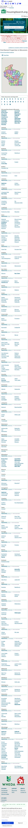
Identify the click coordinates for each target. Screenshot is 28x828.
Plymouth (3, 614)
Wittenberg (17, 604)
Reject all (20, 822)
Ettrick (3, 646)
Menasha (17, 184)
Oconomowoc (18, 700)
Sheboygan (18, 118)
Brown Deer (4, 112)
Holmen (3, 398)
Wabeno (17, 290)
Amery (3, 525)
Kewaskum (17, 689)
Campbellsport (5, 281)
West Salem (17, 399)
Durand (3, 509)
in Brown (6, 159)
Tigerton (3, 605)
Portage (3, 204)
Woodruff (17, 483)
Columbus (4, 201)
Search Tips (6, 29)
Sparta (3, 471)
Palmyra (17, 353)
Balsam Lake (4, 527)
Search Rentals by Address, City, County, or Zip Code (13, 24)
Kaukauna (17, 492)
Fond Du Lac (4, 117)
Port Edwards (18, 766)
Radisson (17, 594)
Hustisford (4, 239)
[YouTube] (20, 3)
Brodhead (3, 309)
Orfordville (17, 570)
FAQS (13, 792)
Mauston (3, 371)
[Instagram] (8, 3)
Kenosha (3, 124)
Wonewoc (17, 369)
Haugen (17, 141)
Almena (3, 141)
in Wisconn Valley (7, 739)
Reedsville (17, 428)
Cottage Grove (5, 221)
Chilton (16, 183)
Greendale (4, 466)
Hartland (3, 701)
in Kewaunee (6, 386)
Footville (3, 572)
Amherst (3, 536)
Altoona (3, 273)
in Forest (6, 287)
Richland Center (5, 561)
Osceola (17, 527)
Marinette (3, 446)
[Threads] (10, 3)
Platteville (17, 302)
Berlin (2, 318)
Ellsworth (3, 516)
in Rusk (5, 576)
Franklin (3, 463)
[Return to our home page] (14, 12)
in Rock (5, 566)
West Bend (17, 691)
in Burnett (6, 172)
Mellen (16, 133)
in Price (5, 542)
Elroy (2, 366)
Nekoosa (3, 767)
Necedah (17, 365)
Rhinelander (4, 484)
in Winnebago (7, 728)
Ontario (16, 653)
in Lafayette (6, 404)
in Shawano (6, 600)
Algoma (3, 389)
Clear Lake (17, 525)
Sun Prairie (17, 224)
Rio (15, 201)
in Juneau (6, 362)
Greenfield (4, 121)
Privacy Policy (5, 819)
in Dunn (6, 263)
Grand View (4, 153)
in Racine (6, 551)
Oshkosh (17, 115)
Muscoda (17, 300)
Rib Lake (17, 632)
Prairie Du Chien (5, 212)
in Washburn (6, 679)
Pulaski (16, 162)
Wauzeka (17, 212)
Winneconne (18, 733)
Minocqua (3, 483)
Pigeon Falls (18, 644)
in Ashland (6, 129)
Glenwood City (5, 625)
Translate (11, 7)
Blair (2, 643)
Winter (16, 596)
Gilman (3, 632)
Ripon (16, 281)
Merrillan (17, 344)
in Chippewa (6, 189)
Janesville (4, 123)
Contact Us (23, 792)
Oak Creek (17, 462)
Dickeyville (4, 302)
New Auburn (18, 192)
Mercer (16, 335)
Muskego (3, 706)
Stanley (16, 193)
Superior (17, 258)
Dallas (2, 145)
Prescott (3, 518)
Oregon (16, 221)
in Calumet (6, 180)
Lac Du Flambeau (5, 665)
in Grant (6, 294)
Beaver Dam (4, 236)
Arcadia (3, 641)
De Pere (3, 162)
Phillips (3, 546)
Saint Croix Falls (19, 528)
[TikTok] (18, 3)
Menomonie (18, 266)
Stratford (17, 440)
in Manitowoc (7, 425)
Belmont (3, 407)
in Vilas (5, 661)
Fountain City (4, 168)
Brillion (3, 184)
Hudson (17, 621)
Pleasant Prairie (5, 381)
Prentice (17, 545)
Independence (18, 643)
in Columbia (6, 198)
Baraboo (3, 587)
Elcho (2, 416)
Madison (17, 112)
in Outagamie (7, 489)
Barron (3, 142)
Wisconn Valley (5, 794)
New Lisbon (18, 366)
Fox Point (3, 118)
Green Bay (4, 120)
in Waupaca (6, 710)
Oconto (3, 475)
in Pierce (6, 513)
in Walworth (6, 670)
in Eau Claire (6, 270)
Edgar (2, 439)
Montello (3, 451)
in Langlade (6, 411)
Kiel (2, 430)
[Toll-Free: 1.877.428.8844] (2, 3)
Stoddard (17, 655)
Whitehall (17, 646)
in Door (5, 246)
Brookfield (4, 698)
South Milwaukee (19, 463)
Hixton (3, 345)
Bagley (3, 297)
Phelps (16, 665)
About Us (23, 790)
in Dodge (6, 233)
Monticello (17, 311)
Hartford (3, 691)
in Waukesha (6, 695)
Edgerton (3, 570)
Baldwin (3, 621)
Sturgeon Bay (18, 249)
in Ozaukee (6, 499)
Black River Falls (5, 344)
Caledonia (3, 555)
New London (18, 713)
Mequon (3, 504)
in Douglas (6, 254)
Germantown (4, 689)
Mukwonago (4, 704)
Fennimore (17, 297)
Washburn (17, 153)
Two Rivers (17, 430)
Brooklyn (3, 311)
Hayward (3, 596)
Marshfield (4, 440)
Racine (16, 117)
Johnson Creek (5, 356)
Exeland (3, 594)
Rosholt (16, 536)
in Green (6, 306)
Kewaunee (17, 389)
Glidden (16, 132)
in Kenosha (6, 375)
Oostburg (3, 612)
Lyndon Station (5, 369)
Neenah (3, 734)
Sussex (16, 703)
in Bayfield (6, 150)
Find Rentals (4, 790)
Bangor (3, 396)
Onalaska (17, 398)
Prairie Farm (18, 142)
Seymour (17, 495)
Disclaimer (4, 800)
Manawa (3, 716)
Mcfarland (4, 225)
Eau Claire (4, 114)
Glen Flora (4, 579)
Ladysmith (17, 579)
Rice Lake (17, 144)
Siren (16, 175)
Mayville (17, 236)
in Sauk (5, 584)
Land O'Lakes (18, 664)
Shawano (3, 604)
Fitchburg (4, 115)
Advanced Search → (20, 29)
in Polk (5, 522)
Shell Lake (17, 682)
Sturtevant (17, 554)
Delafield (3, 700)
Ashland (3, 132)
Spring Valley (18, 518)
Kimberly (17, 493)
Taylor (16, 345)
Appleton (3, 111)
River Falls (17, 516)
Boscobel (3, 300)
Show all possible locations (7, 52)
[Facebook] (6, 3)
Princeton (17, 318)
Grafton (3, 502)
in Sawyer (6, 591)
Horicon (3, 237)
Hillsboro (3, 656)
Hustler (3, 368)
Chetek (3, 144)
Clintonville (4, 713)
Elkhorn (3, 674)
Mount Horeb (18, 219)
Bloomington (4, 299)
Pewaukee (17, 701)
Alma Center (4, 342)
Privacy (3, 802)
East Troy (3, 673)
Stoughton (17, 222)
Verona (16, 225)
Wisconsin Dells (18, 202)
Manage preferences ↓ (7, 825)
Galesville (17, 641)
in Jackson (6, 339)
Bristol (3, 378)
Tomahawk (4, 421)
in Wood (6, 763)
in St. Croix (6, 618)
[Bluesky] (13, 3)
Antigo (3, 414)
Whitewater (17, 357)
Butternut (3, 133)
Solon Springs (18, 257)
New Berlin (17, 698)
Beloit (2, 569)
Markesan (4, 320)
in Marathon (6, 436)
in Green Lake (7, 315)
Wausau (17, 442)
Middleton (4, 227)
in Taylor (6, 629)
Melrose (17, 342)
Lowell (3, 242)
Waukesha (17, 120)
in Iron (5, 332)
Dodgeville (17, 327)
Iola (2, 715)
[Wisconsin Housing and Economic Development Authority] (8, 785)
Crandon (3, 290)
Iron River (3, 154)
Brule (2, 257)
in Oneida (6, 480)
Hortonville (4, 495)
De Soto (3, 655)
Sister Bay (3, 249)
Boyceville (3, 266)
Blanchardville (18, 407)
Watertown (17, 240)
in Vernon (6, 650)
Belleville (3, 219)
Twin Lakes (17, 380)
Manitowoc (4, 431)
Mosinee (3, 442)
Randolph (17, 237)
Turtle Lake (17, 145)
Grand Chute (4, 493)
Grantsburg (4, 175)
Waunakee (17, 227)
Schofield (17, 439)
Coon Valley (4, 653)
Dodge (3, 644)
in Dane (5, 216)
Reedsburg (17, 587)
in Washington (7, 686)
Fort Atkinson (4, 353)
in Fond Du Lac (7, 278)
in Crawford (6, 208)
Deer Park (4, 623)
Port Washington (19, 502)
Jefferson (3, 354)
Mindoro (17, 396)
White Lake (17, 414)
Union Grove (18, 555)
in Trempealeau (7, 638)
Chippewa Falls (5, 192)
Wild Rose (17, 724)
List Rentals (4, 792)
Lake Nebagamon (5, 258)
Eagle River (4, 664)
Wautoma (3, 724)
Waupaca (17, 715)
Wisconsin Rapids (19, 767)
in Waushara (6, 721)
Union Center (18, 368)
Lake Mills (3, 357)
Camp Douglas (5, 365)
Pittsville (3, 769)
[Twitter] (15, 3)
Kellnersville (4, 428)
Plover (3, 537)
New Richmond (18, 623)
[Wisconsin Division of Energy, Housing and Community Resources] (20, 785)
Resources (14, 790)
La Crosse (17, 111)
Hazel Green (18, 299)
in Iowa (5, 324)
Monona (3, 228)
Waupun (17, 242)
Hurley (3, 335)
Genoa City (17, 673)
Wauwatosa (18, 121)
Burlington (4, 554)
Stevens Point (18, 537)
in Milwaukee (7, 455)
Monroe (17, 309)
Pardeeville (4, 202)
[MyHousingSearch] (6, 1)
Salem (16, 378)
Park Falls (3, 545)
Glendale (3, 465)
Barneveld (4, 327)
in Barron (6, 138)
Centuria (3, 528)
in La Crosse (6, 393)
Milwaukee (18, 114)
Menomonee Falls (5, 703)
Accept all (7, 822)
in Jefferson (6, 350)
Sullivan (16, 354)
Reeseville (17, 239)
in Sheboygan (7, 609)
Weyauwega (18, 716)
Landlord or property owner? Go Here (18, 47)
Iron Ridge (4, 240)
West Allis (17, 123)
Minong (3, 682)
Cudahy (3, 460)
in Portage (6, 533)
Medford (3, 634)
